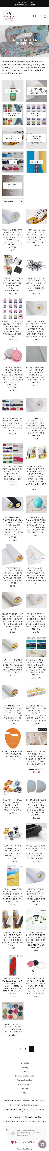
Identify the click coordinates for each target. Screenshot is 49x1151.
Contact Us (24, 1088)
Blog (24, 1092)
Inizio (18, 35)
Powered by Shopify (24, 1149)
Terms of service (24, 1080)
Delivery (24, 1067)
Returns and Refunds (24, 1076)
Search (24, 1071)
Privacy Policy (24, 1084)
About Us (24, 1063)
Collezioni (27, 35)
